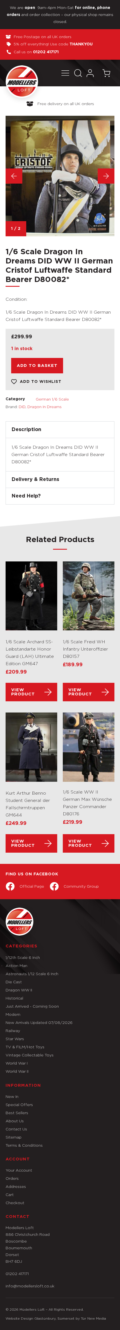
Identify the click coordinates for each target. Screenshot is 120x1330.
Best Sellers (17, 1113)
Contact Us (16, 1129)
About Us (15, 1121)
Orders (12, 1178)
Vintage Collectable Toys (30, 1055)
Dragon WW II (19, 990)
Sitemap (13, 1137)
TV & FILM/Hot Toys (25, 1047)
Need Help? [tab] (26, 496)
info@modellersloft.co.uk (30, 1286)
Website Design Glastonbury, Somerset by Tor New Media (56, 1318)
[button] (65, 73)
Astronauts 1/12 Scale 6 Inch (32, 974)
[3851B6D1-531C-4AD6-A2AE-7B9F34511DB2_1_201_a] (60, 176)
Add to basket (37, 366)
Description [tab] (26, 429)
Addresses (16, 1186)
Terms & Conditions (24, 1145)
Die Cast (14, 982)
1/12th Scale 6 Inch (23, 957)
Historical (14, 998)
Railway (13, 1030)
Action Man (16, 965)
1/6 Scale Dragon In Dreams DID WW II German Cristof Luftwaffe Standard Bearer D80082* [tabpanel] (58, 454)
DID (22, 406)
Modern (13, 1014)
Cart (10, 1194)
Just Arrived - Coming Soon (32, 1006)
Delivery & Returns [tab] (35, 479)
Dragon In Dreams (44, 406)
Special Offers (19, 1104)
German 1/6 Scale (52, 399)
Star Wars (15, 1039)
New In (12, 1096)
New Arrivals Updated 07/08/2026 (39, 1022)
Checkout (15, 1203)
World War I (17, 1063)
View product (23, 692)
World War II (17, 1071)
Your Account (19, 1170)
